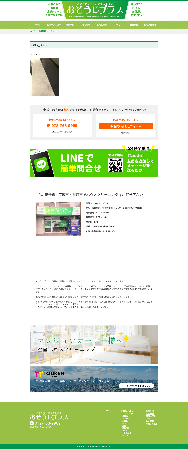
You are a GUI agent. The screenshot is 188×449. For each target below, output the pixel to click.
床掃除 (125, 416)
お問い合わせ (150, 25)
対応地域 (86, 25)
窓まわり (126, 418)
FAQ (118, 25)
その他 (125, 435)
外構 (124, 426)
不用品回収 (126, 433)
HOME (108, 411)
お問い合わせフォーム (127, 126)
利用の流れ (102, 25)
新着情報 (42, 31)
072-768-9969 (64, 125)
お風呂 (125, 421)
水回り (125, 430)
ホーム (38, 25)
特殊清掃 (126, 428)
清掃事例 (70, 25)
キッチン (126, 423)
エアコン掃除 (127, 413)
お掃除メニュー (54, 25)
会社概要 (134, 25)
